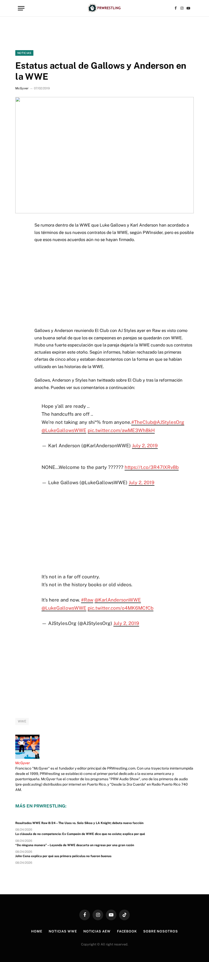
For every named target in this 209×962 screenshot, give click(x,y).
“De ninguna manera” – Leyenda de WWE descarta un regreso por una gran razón (74, 845)
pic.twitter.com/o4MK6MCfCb (120, 608)
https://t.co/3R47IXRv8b (152, 467)
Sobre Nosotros (160, 931)
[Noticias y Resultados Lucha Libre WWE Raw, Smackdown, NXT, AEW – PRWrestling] (104, 8)
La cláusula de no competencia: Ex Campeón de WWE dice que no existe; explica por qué (80, 834)
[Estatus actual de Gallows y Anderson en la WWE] (104, 155)
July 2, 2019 (145, 445)
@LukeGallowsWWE (64, 430)
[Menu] (21, 8)
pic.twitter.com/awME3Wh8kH (121, 430)
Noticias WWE (63, 931)
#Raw (87, 600)
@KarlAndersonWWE (118, 600)
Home (36, 931)
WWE (22, 721)
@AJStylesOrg (168, 422)
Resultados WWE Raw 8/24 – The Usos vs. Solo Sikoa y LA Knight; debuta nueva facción (79, 823)
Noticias (24, 52)
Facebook (127, 931)
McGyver (22, 88)
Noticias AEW (97, 931)
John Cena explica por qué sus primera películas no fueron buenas (63, 856)
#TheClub (142, 422)
